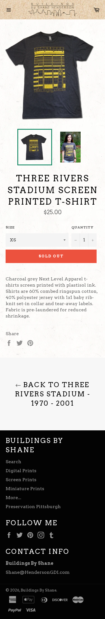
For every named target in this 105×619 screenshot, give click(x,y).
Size (10, 227)
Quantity (82, 227)
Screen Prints (21, 479)
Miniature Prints (25, 488)
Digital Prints (21, 470)
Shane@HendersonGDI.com (38, 572)
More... (13, 497)
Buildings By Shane (38, 590)
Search (13, 461)
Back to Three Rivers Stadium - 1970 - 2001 (52, 394)
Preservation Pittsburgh (33, 506)
